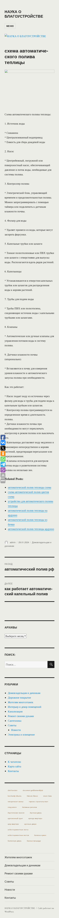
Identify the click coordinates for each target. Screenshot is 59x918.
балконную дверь (14, 841)
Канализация (15, 711)
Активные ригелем (29, 807)
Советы (12, 725)
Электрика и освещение (21, 734)
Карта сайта (14, 766)
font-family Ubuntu (14, 796)
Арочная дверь (36, 813)
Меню (10, 26)
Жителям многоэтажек (20, 702)
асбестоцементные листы (18, 830)
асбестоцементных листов (18, 835)
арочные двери (30, 824)
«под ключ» (12, 807)
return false (47, 796)
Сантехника (14, 720)
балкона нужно (40, 835)
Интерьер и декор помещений (24, 706)
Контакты (13, 771)
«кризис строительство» (38, 802)
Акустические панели (16, 813)
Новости (16, 730)
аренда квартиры (35, 818)
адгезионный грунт (15, 818)
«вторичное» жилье (15, 802)
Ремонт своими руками (21, 716)
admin (13, 542)
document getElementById (33, 790)
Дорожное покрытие (19, 697)
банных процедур (34, 841)
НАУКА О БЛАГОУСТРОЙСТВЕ (24, 14)
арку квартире (13, 824)
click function (12, 790)
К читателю (14, 761)
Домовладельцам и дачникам (24, 693)
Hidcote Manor (32, 796)
